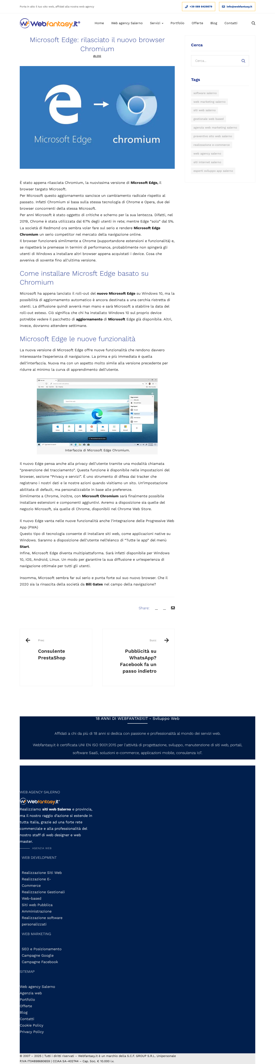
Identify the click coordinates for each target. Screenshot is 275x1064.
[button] (36, 848)
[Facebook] (156, 608)
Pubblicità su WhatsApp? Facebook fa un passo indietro (138, 656)
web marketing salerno (209, 101)
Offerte (26, 1006)
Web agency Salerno (37, 986)
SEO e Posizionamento (42, 949)
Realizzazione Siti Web (42, 872)
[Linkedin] (164, 608)
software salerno (205, 93)
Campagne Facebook (40, 962)
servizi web (210, 733)
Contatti (27, 1019)
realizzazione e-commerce (211, 144)
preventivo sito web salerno (212, 136)
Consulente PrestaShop (51, 650)
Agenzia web (31, 993)
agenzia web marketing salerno (215, 127)
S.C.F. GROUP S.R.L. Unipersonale (151, 1056)
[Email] (173, 608)
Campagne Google (38, 955)
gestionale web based (208, 118)
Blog (97, 56)
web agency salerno (207, 153)
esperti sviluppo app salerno (213, 170)
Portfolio (27, 999)
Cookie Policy (31, 1025)
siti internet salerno (207, 162)
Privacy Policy (32, 1032)
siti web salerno (204, 110)
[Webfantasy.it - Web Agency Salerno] (50, 23)
